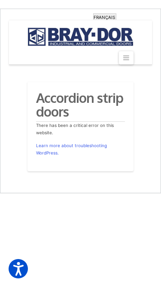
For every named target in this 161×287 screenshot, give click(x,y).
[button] (18, 268)
